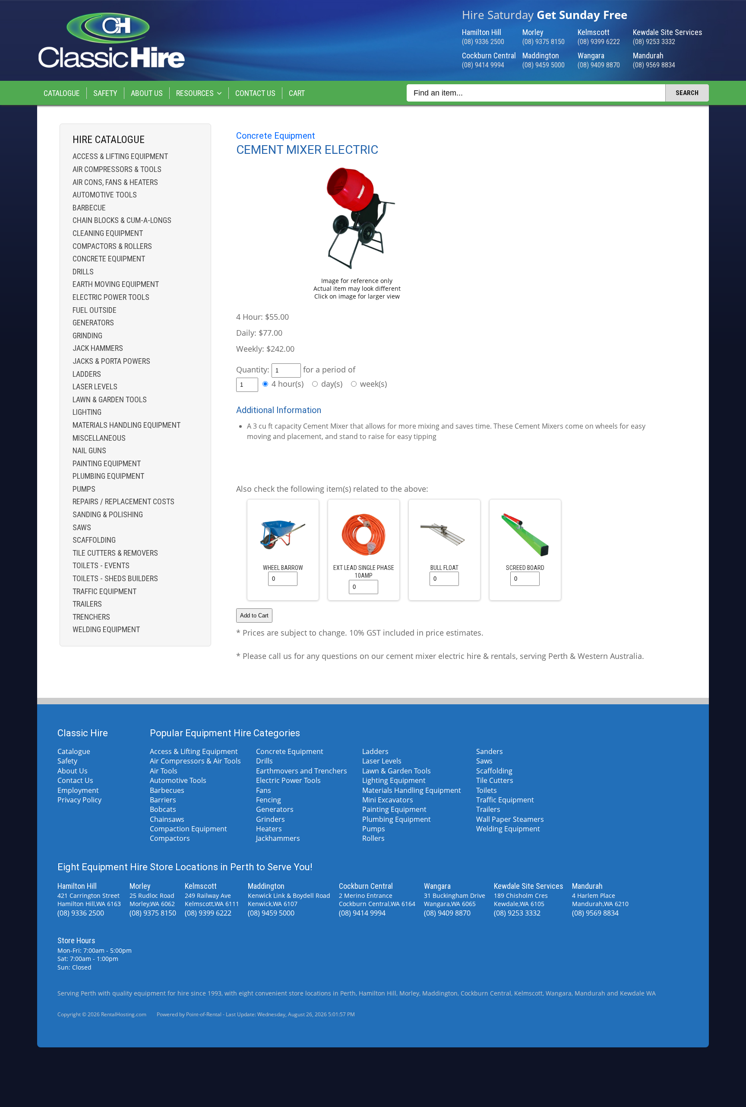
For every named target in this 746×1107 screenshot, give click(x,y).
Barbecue (89, 207)
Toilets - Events (101, 565)
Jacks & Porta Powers (111, 361)
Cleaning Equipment (108, 233)
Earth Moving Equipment (116, 284)
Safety (105, 93)
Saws (82, 527)
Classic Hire (82, 733)
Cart (297, 93)
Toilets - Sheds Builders (115, 578)
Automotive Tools (105, 194)
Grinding (87, 335)
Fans (263, 790)
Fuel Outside (95, 310)
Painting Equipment (107, 463)
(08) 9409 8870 (599, 65)
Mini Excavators (387, 800)
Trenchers (91, 616)
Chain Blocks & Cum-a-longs (122, 220)
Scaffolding (94, 539)
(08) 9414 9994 (483, 65)
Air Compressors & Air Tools (195, 761)
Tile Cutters (494, 780)
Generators (93, 322)
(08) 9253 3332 (654, 42)
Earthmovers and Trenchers (301, 771)
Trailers (87, 603)
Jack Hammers (98, 348)
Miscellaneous (99, 437)
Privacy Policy (79, 800)
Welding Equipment (106, 629)
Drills (83, 271)
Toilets (486, 790)
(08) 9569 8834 (654, 65)
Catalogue (62, 93)
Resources (195, 93)
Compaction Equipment (188, 828)
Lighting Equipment (394, 780)
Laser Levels (95, 386)
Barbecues (167, 790)
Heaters (269, 828)
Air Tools (163, 771)
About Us (147, 93)
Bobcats (163, 809)
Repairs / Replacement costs (123, 501)
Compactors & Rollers (112, 246)
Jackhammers (278, 838)
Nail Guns (89, 450)
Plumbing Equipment (108, 475)
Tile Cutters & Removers (115, 552)
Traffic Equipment (104, 591)
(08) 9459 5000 (543, 65)
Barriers (163, 800)
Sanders (489, 751)
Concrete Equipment (109, 258)
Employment (78, 790)
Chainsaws (167, 819)
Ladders (87, 374)
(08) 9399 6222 (599, 42)
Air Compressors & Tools (117, 169)
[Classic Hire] (111, 66)
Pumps (84, 488)
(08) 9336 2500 (483, 42)
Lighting (87, 412)
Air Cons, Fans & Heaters (115, 182)
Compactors (170, 838)
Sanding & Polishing (108, 514)
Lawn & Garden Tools (110, 399)
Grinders (270, 819)
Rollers (373, 838)
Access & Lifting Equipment (120, 156)
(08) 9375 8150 (543, 42)
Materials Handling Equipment (126, 424)
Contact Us (255, 93)
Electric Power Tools (111, 297)
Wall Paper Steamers (510, 819)
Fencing (268, 800)
